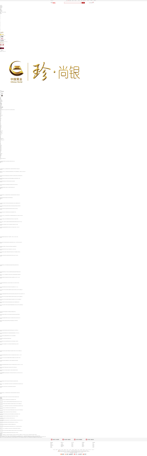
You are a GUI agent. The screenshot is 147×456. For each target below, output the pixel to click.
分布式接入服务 (40, 436)
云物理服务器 (28, 436)
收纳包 (0, 8)
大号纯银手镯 (7, 434)
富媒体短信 (5, 437)
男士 (0, 141)
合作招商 (62, 449)
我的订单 (73, 0)
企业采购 (81, 0)
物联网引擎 (8, 437)
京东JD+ (93, 447)
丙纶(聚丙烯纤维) (2, 138)
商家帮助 (65, 449)
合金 (0, 140)
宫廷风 (0, 147)
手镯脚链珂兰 (20, 434)
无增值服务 (1, 153)
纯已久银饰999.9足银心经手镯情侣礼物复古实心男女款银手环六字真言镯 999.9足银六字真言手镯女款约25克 (11, 175)
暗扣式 (0, 110)
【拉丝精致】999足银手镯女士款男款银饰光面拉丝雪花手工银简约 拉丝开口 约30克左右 (9, 255)
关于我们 (54, 449)
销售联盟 (76, 449)
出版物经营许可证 (69, 451)
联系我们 (57, 449)
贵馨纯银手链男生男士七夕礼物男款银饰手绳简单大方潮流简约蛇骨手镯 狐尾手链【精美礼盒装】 (10, 392)
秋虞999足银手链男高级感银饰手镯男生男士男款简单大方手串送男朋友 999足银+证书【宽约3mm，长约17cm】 (11, 364)
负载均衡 (31, 436)
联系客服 (51, 447)
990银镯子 (1, 434)
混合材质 (1, 132)
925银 (0, 127)
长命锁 (0, 125)
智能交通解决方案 (22, 437)
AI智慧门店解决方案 (38, 437)
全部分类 (1, 5)
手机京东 (85, 0)
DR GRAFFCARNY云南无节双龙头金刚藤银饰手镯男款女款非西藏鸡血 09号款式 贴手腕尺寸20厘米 (10, 357)
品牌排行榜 (1, 6)
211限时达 (62, 444)
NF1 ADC (23, 436)
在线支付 (72, 444)
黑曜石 (0, 131)
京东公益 (86, 449)
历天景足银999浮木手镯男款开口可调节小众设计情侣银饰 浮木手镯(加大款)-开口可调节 (9, 224)
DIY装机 (93, 444)
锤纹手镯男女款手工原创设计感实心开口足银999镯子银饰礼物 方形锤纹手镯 (8, 386)
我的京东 (75, 0)
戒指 (0, 106)
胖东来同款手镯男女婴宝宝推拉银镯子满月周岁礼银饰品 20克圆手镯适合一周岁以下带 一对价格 (10, 277)
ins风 (0, 144)
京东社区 (78, 449)
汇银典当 (27, 434)
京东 (55, 3)
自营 (0, 162)
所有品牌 (1, 13)
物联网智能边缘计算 (19, 436)
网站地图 (10, 437)
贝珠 (0, 114)
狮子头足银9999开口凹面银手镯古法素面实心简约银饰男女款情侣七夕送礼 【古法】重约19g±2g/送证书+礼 (11, 242)
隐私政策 (84, 449)
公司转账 (72, 446)
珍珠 (0, 119)
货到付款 (72, 443)
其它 (0, 117)
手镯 (0, 123)
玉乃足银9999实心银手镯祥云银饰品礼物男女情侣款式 (5, 338)
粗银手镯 (36, 434)
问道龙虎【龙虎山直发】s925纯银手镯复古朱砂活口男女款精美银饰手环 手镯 (8, 399)
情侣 (0, 143)
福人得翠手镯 (24, 434)
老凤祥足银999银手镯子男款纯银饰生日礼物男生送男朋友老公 (6, 197)
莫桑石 (0, 116)
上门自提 (62, 443)
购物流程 (51, 443)
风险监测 (81, 449)
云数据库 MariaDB (44, 436)
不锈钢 (0, 139)
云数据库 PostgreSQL (26, 437)
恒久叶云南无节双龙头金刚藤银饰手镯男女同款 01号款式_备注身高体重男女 (8, 335)
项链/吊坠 (1, 108)
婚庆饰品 (1, 105)
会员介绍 (51, 444)
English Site (89, 449)
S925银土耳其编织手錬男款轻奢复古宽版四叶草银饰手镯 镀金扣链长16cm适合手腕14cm (9, 422)
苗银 (0, 136)
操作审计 (41, 437)
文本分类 (12, 436)
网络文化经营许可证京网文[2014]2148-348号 (76, 451)
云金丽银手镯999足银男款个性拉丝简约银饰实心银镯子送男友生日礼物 (7, 161)
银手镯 (0, 99)
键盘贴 (0, 9)
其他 (0, 151)
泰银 (0, 129)
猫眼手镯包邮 (4, 434)
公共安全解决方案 (13, 437)
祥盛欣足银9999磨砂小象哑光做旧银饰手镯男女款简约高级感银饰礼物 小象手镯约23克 (9, 320)
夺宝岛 (93, 443)
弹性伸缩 (15, 436)
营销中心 (67, 449)
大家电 (51, 446)
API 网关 (19, 437)
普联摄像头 (1, 7)
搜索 (83, 2)
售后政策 (83, 443)
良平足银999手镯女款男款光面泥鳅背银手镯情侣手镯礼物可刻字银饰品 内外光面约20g (9, 208)
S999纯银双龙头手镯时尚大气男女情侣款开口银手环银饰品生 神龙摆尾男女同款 (8, 246)
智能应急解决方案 (31, 437)
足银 (0, 130)
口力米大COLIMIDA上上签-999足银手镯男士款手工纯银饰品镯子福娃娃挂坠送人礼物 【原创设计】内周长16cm (11, 215)
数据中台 (1, 436)
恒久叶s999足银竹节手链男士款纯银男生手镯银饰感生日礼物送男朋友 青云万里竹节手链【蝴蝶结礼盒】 (10, 299)
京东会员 (79, 0)
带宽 (21, 436)
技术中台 (3, 437)
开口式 (0, 112)
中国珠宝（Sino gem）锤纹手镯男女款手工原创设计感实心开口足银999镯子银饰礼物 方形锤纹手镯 (10, 274)
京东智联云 (37, 436)
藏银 (0, 128)
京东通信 (93, 446)
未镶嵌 (0, 118)
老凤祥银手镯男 (30, 434)
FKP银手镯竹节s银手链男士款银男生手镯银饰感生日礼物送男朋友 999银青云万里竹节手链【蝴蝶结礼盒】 (11, 403)
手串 (0, 121)
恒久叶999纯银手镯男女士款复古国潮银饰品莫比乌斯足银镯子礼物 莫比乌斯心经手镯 (8, 184)
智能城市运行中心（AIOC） (5, 436)
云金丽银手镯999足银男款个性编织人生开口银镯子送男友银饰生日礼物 (7, 187)
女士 (0, 142)
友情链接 (73, 449)
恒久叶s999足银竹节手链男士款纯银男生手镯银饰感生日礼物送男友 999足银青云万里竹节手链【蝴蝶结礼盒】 (11, 289)
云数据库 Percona (9, 436)
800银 (0, 134)
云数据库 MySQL (25, 436)
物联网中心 (1, 437)
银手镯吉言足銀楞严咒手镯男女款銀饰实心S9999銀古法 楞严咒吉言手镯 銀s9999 (8, 367)
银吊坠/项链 (1, 101)
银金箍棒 (33, 434)
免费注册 (70, 0)
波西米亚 (1, 145)
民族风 (0, 149)
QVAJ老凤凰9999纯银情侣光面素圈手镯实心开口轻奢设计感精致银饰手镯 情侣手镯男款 (9, 360)
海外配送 (62, 446)
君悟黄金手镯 (17, 434)
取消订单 (83, 446)
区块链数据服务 (34, 437)
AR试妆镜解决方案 (34, 436)
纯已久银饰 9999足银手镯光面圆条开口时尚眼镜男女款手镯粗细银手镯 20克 (8, 311)
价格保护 (83, 444)
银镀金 (0, 154)
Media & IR (93, 449)
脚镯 (0, 120)
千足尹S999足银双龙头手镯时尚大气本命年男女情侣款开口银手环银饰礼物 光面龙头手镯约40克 (10, 314)
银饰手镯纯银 (10, 434)
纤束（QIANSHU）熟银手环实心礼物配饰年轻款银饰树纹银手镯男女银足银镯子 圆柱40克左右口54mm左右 (11, 221)
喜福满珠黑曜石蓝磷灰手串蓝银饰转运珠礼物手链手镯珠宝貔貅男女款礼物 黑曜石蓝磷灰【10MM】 (10, 178)
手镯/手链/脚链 (1, 107)
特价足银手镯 (14, 434)
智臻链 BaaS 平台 (17, 437)
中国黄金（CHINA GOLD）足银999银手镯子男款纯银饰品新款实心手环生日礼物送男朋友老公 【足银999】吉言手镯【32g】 (13, 171)
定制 (0, 152)
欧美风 (0, 150)
